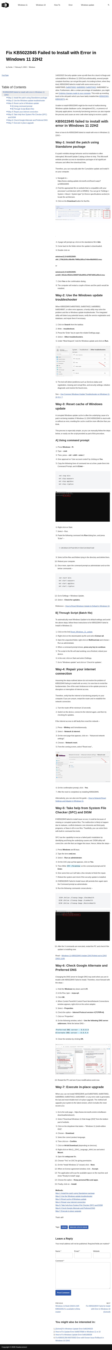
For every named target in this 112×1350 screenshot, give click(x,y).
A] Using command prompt (22, 106)
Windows (32, 67)
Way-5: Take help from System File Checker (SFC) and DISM (27, 116)
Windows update (87, 5)
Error (71, 5)
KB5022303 (103, 96)
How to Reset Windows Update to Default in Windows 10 (87, 606)
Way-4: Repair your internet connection (23, 112)
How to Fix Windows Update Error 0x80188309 (73, 1335)
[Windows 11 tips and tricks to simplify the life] (5, 5)
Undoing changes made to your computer (75, 93)
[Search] (108, 5)
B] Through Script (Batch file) (23, 109)
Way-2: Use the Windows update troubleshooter (26, 101)
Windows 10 (41, 5)
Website (96, 1251)
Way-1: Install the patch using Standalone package (27, 98)
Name (58, 1251)
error (64, 1227)
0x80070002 (71, 87)
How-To (57, 5)
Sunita (10, 67)
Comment (59, 1261)
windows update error (78, 1227)
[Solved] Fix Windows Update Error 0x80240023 (74, 1329)
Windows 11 (22, 5)
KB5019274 (60, 99)
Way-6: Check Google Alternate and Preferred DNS (28, 120)
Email (77, 1251)
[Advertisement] (56, 33)
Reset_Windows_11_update (81, 632)
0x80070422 (91, 87)
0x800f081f (81, 87)
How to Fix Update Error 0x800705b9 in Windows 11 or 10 (78, 1332)
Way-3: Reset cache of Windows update (23, 103)
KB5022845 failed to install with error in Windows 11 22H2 (24, 93)
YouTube (5, 75)
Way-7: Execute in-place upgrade (21, 123)
